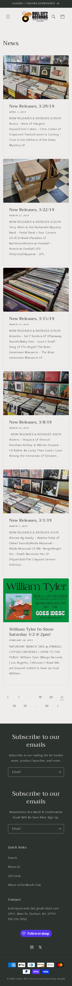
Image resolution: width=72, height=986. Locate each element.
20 (51, 697)
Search (12, 858)
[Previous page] (8, 697)
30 (46, 706)
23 (25, 706)
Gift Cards (14, 876)
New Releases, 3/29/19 (31, 106)
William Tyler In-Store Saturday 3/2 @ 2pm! (31, 632)
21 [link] (62, 697)
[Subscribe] (59, 772)
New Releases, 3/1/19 (30, 520)
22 (14, 706)
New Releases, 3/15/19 (31, 318)
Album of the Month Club (24, 885)
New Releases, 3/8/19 (30, 422)
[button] (8, 16)
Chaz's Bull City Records (29, 979)
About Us (14, 867)
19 (40, 697)
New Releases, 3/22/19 (31, 209)
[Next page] (57, 706)
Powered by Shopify (54, 979)
